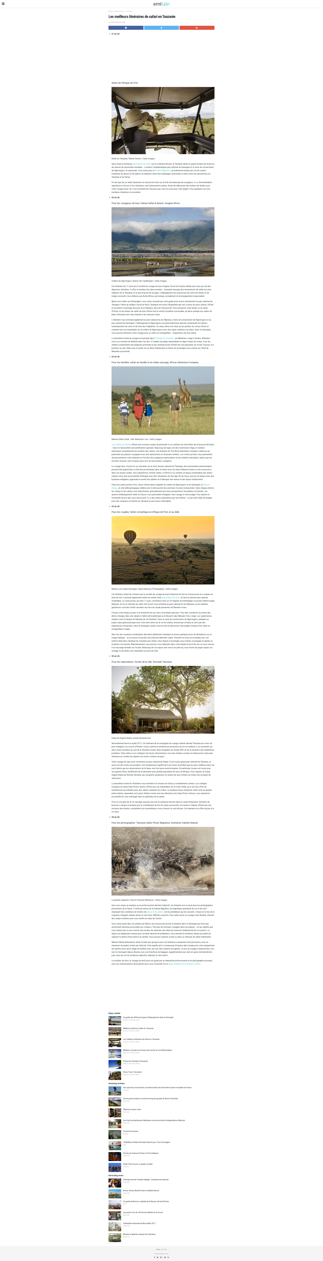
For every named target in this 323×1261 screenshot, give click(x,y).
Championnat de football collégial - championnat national (145, 1180)
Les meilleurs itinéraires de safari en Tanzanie (141, 1039)
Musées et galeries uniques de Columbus (139, 1234)
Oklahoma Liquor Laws (132, 1109)
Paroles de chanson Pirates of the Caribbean (140, 1153)
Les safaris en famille (121, 444)
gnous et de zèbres (155, 912)
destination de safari (142, 164)
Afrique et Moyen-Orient (116, 11)
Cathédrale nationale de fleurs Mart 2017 (139, 1223)
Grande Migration (162, 170)
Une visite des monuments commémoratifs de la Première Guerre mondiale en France (157, 1088)
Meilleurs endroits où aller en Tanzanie (138, 1028)
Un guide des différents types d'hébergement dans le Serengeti (148, 1017)
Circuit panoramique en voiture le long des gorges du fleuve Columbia (150, 1099)
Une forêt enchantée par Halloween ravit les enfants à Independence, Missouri (154, 1120)
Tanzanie (129, 11)
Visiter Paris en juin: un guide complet (138, 1164)
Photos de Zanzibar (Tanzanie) (135, 1061)
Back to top (161, 1249)
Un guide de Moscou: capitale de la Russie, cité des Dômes (146, 1201)
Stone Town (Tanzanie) (132, 1072)
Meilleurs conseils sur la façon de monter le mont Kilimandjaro (147, 1050)
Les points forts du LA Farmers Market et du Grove (143, 1212)
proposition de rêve (170, 597)
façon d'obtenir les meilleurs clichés (184, 964)
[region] (163, 58)
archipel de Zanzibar (165, 338)
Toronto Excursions (130, 1131)
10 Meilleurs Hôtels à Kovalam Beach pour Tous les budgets (146, 1142)
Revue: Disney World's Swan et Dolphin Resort (141, 1191)
